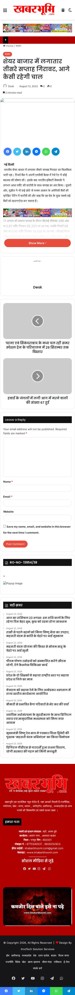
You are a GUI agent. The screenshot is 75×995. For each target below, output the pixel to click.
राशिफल (58, 961)
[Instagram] (40, 868)
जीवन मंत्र (47, 961)
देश (34, 955)
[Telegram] (56, 152)
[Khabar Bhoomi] (35, 10)
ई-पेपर (67, 961)
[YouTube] (35, 868)
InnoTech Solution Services (37, 949)
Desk (11, 86)
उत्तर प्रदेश (43, 955)
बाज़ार (18, 45)
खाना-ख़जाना (34, 961)
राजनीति (9, 961)
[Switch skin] (70, 11)
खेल (24, 961)
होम (7, 955)
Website (8, 511)
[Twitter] (17, 152)
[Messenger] (36, 152)
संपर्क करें (37, 968)
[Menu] (5, 11)
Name (8, 481)
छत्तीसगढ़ (15, 955)
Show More (37, 243)
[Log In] (63, 11)
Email (7, 496)
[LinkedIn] (27, 152)
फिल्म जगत (63, 955)
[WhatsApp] (46, 152)
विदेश (17, 961)
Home (9, 45)
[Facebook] (8, 152)
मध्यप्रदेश (26, 955)
